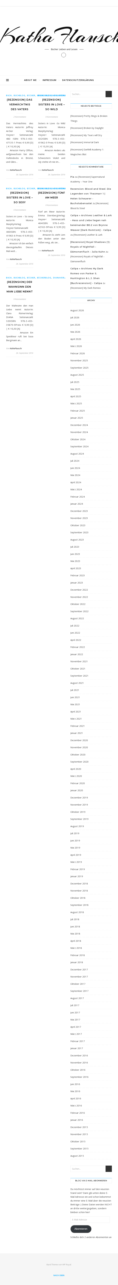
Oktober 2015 (77, 1141)
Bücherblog (44, 277)
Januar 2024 (76, 503)
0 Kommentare (51, 116)
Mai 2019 (75, 847)
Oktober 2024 (77, 439)
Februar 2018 (77, 955)
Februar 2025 (77, 410)
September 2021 (79, 675)
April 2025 (75, 396)
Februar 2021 (77, 725)
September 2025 (79, 367)
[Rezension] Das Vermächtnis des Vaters (19, 104)
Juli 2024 (74, 460)
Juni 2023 (75, 553)
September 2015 (79, 1148)
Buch (9, 95)
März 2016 (76, 1105)
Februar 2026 (77, 353)
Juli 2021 (74, 689)
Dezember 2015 (79, 1127)
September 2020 (79, 761)
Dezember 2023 (79, 510)
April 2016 (75, 1098)
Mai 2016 (75, 1091)
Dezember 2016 (79, 1055)
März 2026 (76, 346)
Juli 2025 (74, 381)
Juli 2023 (74, 546)
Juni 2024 (75, 467)
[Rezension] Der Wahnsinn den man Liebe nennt (20, 287)
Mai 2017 (75, 1019)
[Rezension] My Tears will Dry (86, 135)
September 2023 (79, 532)
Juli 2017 (74, 1005)
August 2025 (77, 374)
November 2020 (79, 747)
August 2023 (77, 539)
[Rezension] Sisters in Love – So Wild (51, 104)
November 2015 (79, 1134)
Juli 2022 (74, 625)
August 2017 (77, 998)
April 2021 (75, 711)
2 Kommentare (20, 116)
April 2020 (75, 768)
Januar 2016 (76, 1119)
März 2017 (76, 1033)
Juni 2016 (75, 1084)
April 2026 (75, 339)
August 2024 (77, 453)
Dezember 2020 (79, 740)
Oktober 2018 (77, 897)
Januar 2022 (76, 654)
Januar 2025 (76, 417)
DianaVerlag (60, 277)
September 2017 (79, 990)
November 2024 (79, 432)
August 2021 (77, 682)
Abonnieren (80, 1228)
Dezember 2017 (79, 969)
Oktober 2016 (77, 1069)
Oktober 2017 (77, 983)
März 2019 (76, 861)
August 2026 (77, 310)
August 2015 (77, 1155)
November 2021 (79, 661)
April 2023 (75, 568)
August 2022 (77, 618)
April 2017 (75, 1026)
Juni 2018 (75, 926)
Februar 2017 (77, 1041)
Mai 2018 (75, 933)
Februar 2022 (77, 647)
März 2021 (76, 718)
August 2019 (77, 826)
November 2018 (79, 890)
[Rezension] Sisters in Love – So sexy (19, 197)
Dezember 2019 (79, 797)
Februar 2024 (77, 496)
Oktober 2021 (77, 668)
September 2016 (79, 1076)
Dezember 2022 (79, 589)
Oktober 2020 (77, 754)
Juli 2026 (74, 317)
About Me (30, 80)
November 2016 (79, 1062)
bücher (31, 95)
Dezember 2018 (79, 883)
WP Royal (66, 1264)
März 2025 (76, 403)
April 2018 (75, 940)
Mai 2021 (75, 704)
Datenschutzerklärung (78, 80)
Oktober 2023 (77, 525)
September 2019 (79, 818)
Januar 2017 (76, 1048)
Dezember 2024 (79, 424)
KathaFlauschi (16, 170)
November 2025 (79, 360)
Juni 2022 (75, 632)
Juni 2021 (75, 697)
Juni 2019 (75, 840)
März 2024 (76, 489)
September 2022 (79, 611)
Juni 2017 (75, 1012)
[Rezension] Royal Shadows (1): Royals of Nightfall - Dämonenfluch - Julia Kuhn (90, 247)
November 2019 (79, 804)
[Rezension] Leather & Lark (87, 234)
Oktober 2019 (77, 811)
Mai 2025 (75, 389)
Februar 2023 (77, 575)
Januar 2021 (76, 732)
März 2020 (76, 775)
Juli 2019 (74, 833)
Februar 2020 (77, 783)
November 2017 (79, 976)
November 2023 (79, 518)
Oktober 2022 (77, 604)
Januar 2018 (76, 962)
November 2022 (79, 596)
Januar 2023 (76, 582)
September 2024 (79, 446)
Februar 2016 (77, 1112)
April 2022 (75, 639)
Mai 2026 (75, 331)
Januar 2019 (76, 876)
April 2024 (75, 482)
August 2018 (77, 912)
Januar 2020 (76, 790)
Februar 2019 (77, 869)
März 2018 (76, 947)
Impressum (49, 80)
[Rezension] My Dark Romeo (85, 287)
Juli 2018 (74, 919)
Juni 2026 (75, 324)
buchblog (19, 95)
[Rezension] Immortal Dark (84, 142)
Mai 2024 (75, 475)
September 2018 (79, 904)
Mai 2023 (75, 561)
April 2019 (75, 854)
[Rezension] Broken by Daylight (87, 127)
